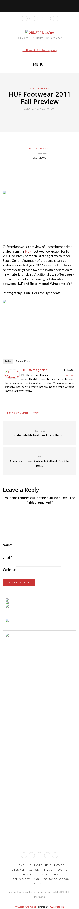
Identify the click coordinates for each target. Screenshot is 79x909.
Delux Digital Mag (25, 879)
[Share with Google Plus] (42, 117)
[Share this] (32, 117)
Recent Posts (23, 361)
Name (7, 545)
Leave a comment (16, 413)
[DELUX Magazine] (12, 373)
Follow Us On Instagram (40, 50)
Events (62, 869)
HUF (28, 251)
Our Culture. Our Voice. (47, 865)
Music (48, 869)
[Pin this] (46, 117)
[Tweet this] (37, 117)
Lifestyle (28, 874)
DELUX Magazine (39, 148)
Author (8, 361)
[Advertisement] (33, 660)
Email (7, 557)
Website (9, 570)
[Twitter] (71, 374)
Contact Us (40, 883)
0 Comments (39, 153)
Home (20, 865)
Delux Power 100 (56, 879)
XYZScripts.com (57, 906)
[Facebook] (67, 374)
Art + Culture (50, 874)
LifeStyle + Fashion (25, 869)
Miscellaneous (39, 88)
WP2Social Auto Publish (26, 906)
